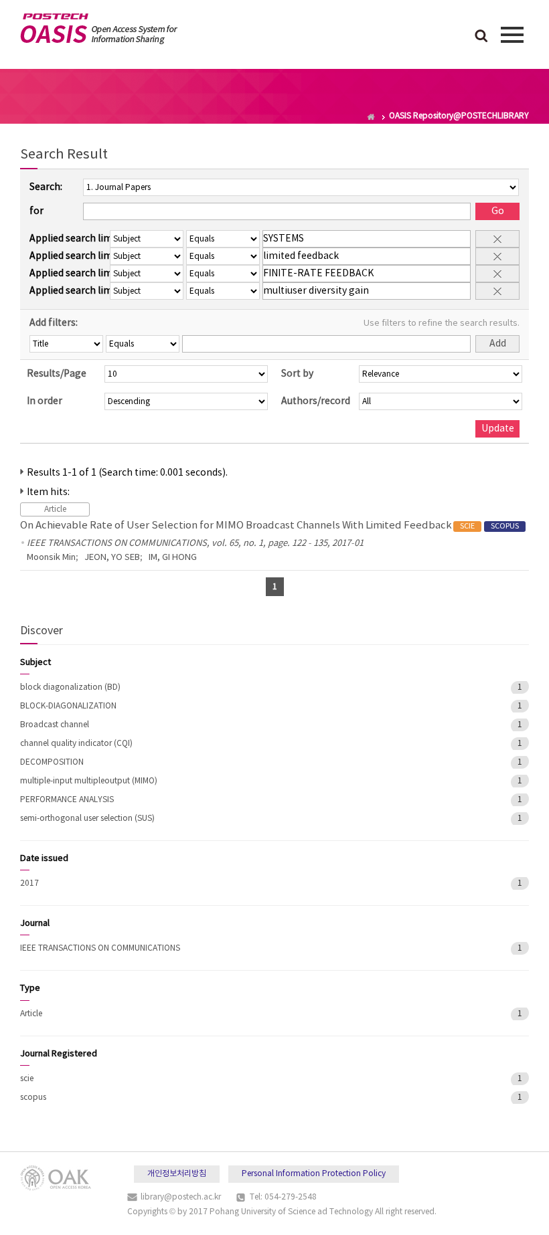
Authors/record (315, 401)
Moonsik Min (51, 558)
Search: (45, 187)
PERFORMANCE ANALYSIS (67, 799)
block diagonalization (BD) (70, 687)
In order (44, 401)
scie (26, 1078)
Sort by (297, 374)
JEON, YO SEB (112, 558)
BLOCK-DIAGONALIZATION (68, 706)
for (36, 211)
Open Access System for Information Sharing (98, 28)
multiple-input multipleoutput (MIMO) (88, 781)
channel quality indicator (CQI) (76, 743)
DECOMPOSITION (52, 762)
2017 (29, 883)
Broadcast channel (54, 725)
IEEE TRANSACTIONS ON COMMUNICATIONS (100, 948)
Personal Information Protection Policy (314, 1173)
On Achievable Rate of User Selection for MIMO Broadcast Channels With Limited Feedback (269, 525)
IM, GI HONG (173, 558)
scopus (33, 1097)
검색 (481, 37)
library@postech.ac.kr (181, 1197)
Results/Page (56, 374)
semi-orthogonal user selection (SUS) (87, 818)
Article (31, 1014)
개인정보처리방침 (176, 1173)
